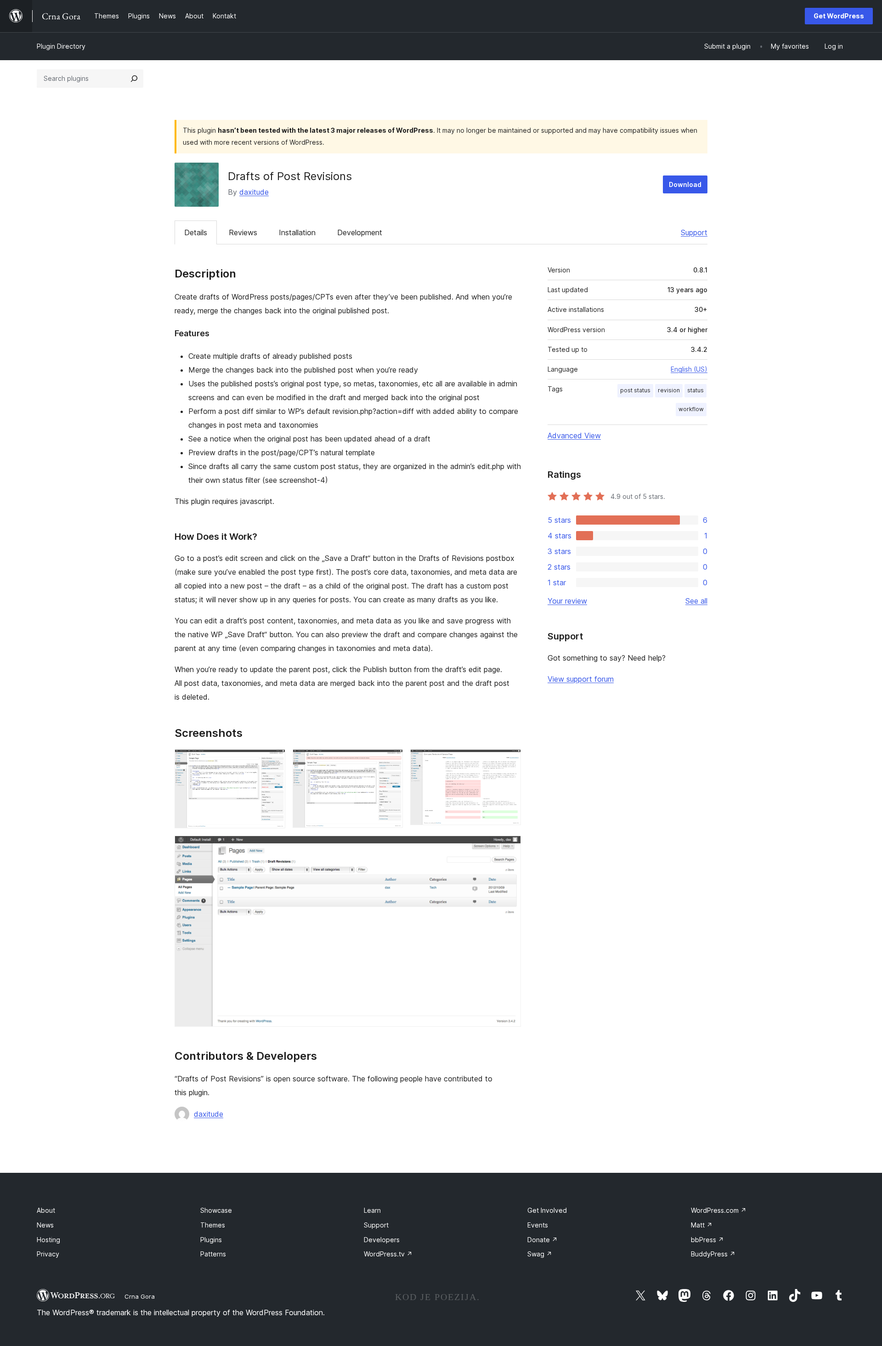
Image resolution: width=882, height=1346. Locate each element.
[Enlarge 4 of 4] (508, 848)
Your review (567, 600)
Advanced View (574, 435)
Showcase (216, 1210)
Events (537, 1225)
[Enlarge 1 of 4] (272, 761)
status (695, 390)
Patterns (213, 1254)
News (45, 1225)
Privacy (48, 1254)
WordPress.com (718, 1210)
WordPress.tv (388, 1254)
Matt (701, 1225)
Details (195, 232)
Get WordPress (839, 16)
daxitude (254, 192)
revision (669, 390)
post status (635, 390)
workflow (691, 409)
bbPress (707, 1240)
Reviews (243, 232)
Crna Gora (139, 1296)
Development (359, 232)
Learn (372, 1210)
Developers (382, 1240)
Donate (542, 1240)
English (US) (689, 369)
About (46, 1210)
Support (694, 232)
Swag (539, 1254)
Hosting (48, 1240)
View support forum (581, 679)
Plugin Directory (61, 46)
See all (696, 600)
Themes (212, 1225)
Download (685, 184)
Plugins (211, 1240)
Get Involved (547, 1210)
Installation (297, 232)
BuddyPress (713, 1254)
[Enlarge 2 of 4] (390, 761)
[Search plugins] (134, 78)
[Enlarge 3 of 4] (508, 761)
